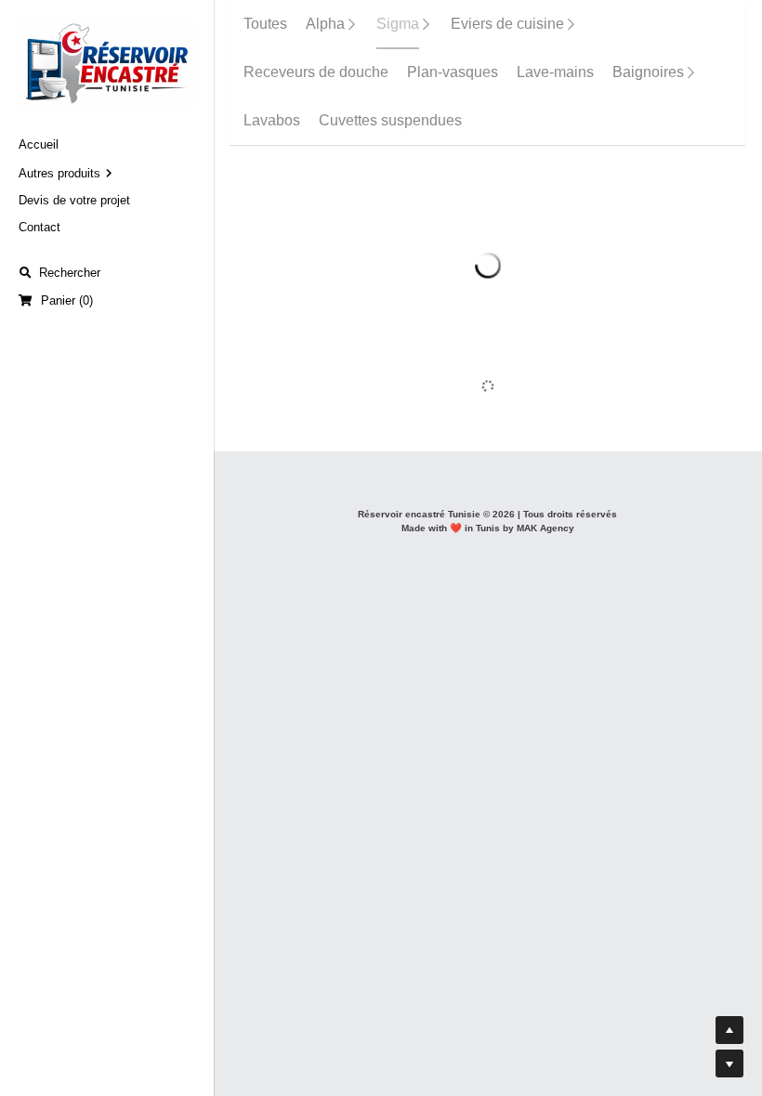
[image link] (107, 63)
